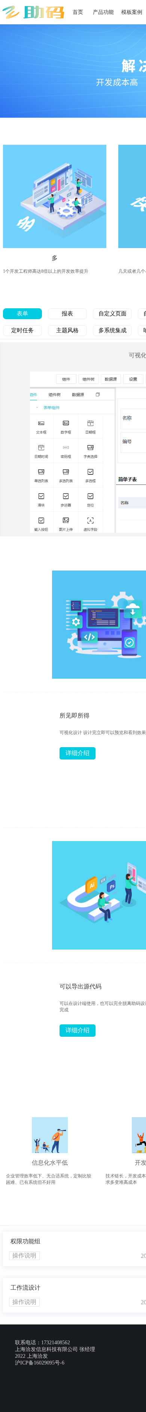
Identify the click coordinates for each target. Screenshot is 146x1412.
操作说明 (24, 1255)
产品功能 (103, 12)
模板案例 (131, 12)
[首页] (33, 7)
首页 (78, 12)
